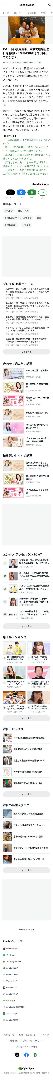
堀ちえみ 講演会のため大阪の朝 (28, 813)
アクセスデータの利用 (26, 1046)
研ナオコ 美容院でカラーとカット (29, 825)
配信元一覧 (9, 1034)
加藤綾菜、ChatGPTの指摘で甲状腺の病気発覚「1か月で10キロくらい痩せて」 (34, 563)
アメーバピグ (11, 981)
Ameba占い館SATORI (15, 1007)
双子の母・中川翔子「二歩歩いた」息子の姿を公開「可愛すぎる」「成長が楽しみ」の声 (33, 601)
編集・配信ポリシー (28, 1034)
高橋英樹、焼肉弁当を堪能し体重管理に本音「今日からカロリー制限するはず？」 (26, 340)
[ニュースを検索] (49, 5)
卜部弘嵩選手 (11, 225)
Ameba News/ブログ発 (32, 62)
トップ (6, 12)
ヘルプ (46, 1034)
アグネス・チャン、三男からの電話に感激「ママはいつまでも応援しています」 (27, 329)
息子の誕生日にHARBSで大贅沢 (28, 836)
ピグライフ (10, 1000)
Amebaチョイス (12, 948)
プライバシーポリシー (33, 1040)
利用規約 (14, 1040)
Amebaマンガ (12, 994)
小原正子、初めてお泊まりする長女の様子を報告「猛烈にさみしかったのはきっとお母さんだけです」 (27, 292)
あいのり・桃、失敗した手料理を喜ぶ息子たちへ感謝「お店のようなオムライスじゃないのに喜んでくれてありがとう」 (27, 306)
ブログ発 (32, 12)
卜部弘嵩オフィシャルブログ (18, 218)
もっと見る (26, 351)
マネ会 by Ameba (13, 961)
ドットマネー (11, 955)
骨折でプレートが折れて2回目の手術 (31, 847)
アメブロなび (11, 1013)
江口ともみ (23, 210)
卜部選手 (26, 225)
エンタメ (18, 12)
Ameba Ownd (12, 974)
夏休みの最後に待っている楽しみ (29, 859)
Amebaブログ (12, 968)
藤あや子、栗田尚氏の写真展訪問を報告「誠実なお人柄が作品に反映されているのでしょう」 (27, 318)
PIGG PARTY (11, 987)
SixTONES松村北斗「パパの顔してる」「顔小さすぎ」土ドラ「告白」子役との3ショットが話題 (34, 615)
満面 (39, 218)
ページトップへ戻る (26, 929)
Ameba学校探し (12, 1020)
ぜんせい (9, 210)
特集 (43, 12)
